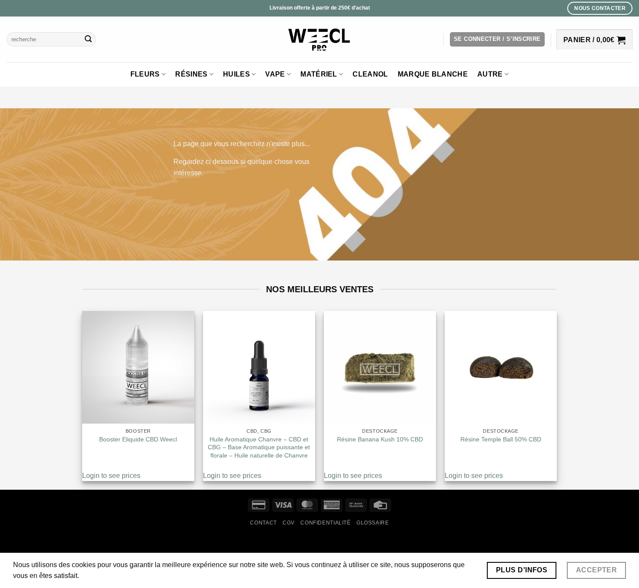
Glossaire (372, 523)
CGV (289, 523)
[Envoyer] (88, 39)
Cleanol (370, 74)
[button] (497, 39)
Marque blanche (433, 74)
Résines (191, 74)
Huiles (236, 74)
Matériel (318, 74)
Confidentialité (325, 523)
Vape (275, 74)
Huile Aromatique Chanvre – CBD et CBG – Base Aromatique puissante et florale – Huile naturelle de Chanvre (259, 447)
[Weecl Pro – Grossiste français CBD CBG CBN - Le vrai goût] (320, 39)
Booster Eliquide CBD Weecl (138, 439)
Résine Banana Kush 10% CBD (380, 439)
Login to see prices (111, 475)
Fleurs (145, 74)
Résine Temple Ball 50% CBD (500, 439)
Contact (263, 523)
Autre (490, 74)
